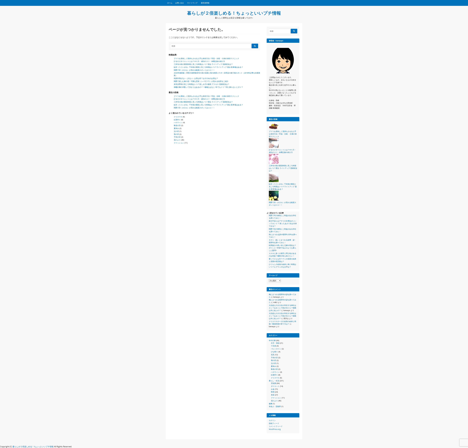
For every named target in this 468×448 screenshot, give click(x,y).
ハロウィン (178, 122)
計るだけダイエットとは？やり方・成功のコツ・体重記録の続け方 (199, 61)
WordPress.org (275, 429)
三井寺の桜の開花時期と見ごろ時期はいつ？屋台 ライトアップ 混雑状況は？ (203, 64)
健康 (270, 403)
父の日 (176, 131)
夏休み (176, 128)
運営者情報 (205, 3)
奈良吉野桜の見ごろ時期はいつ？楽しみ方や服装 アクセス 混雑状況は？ (201, 84)
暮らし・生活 (274, 381)
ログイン (272, 420)
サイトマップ (192, 3)
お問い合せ (179, 3)
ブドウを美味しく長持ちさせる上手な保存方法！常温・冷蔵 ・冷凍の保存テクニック (206, 58)
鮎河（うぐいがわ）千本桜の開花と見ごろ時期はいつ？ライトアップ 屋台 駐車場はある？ (208, 67)
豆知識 (273, 383)
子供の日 (177, 137)
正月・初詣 (275, 343)
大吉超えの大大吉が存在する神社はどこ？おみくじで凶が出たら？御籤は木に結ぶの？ (282, 308)
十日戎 (273, 346)
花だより (177, 140)
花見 (272, 354)
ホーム (169, 3)
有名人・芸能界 (275, 406)
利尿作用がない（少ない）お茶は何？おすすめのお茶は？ (196, 78)
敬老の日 (177, 125)
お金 (272, 389)
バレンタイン (276, 349)
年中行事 (272, 340)
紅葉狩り (177, 119)
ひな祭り (274, 352)
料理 (272, 392)
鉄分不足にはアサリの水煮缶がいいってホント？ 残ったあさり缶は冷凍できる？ (283, 223)
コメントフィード (276, 426)
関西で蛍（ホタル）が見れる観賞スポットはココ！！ (194, 70)
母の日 (176, 134)
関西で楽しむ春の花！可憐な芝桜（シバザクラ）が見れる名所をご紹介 (201, 81)
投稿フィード (274, 423)
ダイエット (275, 386)
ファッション (179, 143)
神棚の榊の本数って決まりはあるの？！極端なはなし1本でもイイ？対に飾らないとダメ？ (208, 87)
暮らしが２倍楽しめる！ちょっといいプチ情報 (234, 13)
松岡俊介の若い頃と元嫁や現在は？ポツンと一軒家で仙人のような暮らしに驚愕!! (282, 248)
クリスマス (178, 117)
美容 (272, 395)
